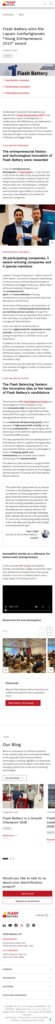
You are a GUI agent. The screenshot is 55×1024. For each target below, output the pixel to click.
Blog (21, 14)
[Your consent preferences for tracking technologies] (50, 1019)
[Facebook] (16, 925)
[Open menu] (50, 3)
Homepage (8, 14)
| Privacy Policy (23, 1017)
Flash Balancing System (36, 401)
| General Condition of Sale (32, 1020)
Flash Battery (26, 172)
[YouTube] (10, 925)
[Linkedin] (4, 925)
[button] (5, 858)
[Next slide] (49, 631)
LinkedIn (34, 537)
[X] (21, 925)
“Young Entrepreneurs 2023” (30, 115)
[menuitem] (4, 925)
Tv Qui (27, 565)
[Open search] (44, 3)
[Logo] (9, 4)
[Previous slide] (41, 631)
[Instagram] (27, 925)
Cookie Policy (10, 1017)
